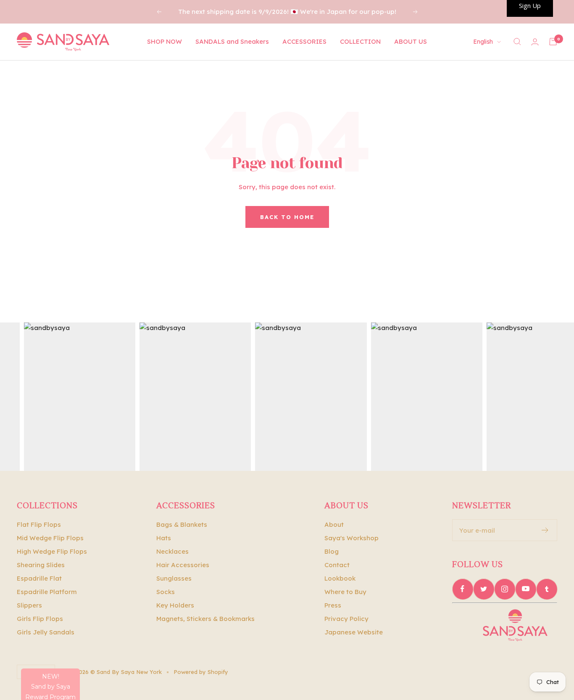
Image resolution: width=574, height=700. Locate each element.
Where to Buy (345, 592)
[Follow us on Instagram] (504, 589)
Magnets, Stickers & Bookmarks (205, 619)
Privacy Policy (346, 619)
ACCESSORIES (304, 41)
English (483, 41)
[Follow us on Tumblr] (546, 589)
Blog (331, 551)
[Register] (545, 530)
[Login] (535, 41)
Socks (165, 592)
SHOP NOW (164, 41)
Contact (337, 565)
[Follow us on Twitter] (483, 589)
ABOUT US (410, 41)
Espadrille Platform (47, 592)
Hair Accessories (182, 565)
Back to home (287, 217)
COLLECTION (360, 41)
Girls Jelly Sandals (45, 632)
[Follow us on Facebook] (462, 589)
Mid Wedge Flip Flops (50, 538)
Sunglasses (174, 578)
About (334, 524)
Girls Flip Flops (40, 619)
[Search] (517, 41)
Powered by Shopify (201, 671)
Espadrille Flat (39, 578)
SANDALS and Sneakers (232, 41)
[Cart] (553, 41)
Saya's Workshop (351, 538)
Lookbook (339, 578)
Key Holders (175, 605)
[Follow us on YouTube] (525, 589)
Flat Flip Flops (39, 524)
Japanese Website (353, 632)
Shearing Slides (41, 565)
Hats (163, 538)
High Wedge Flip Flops (52, 551)
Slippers (29, 605)
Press (332, 605)
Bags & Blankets (181, 524)
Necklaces (172, 551)
